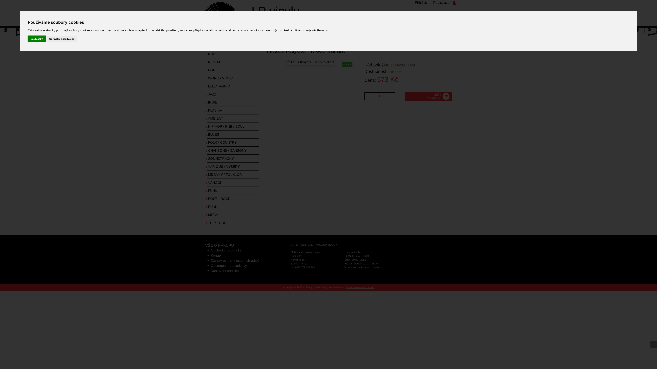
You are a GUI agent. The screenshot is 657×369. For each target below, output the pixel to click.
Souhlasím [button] (37, 38)
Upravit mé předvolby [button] (61, 38)
